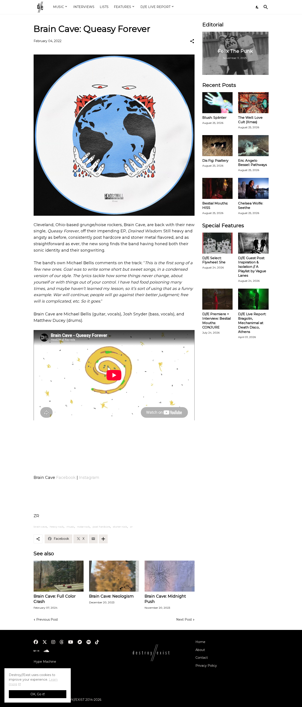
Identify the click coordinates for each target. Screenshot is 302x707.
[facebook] (36, 642)
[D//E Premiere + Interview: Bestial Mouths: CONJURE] (217, 299)
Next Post (184, 620)
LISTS (104, 7)
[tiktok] (97, 642)
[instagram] (53, 642)
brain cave (40, 526)
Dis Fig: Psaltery (215, 160)
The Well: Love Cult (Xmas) (250, 119)
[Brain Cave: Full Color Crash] (59, 576)
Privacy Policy (206, 666)
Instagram (89, 477)
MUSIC (58, 7)
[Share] (192, 41)
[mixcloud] (36, 651)
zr (131, 526)
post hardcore (101, 526)
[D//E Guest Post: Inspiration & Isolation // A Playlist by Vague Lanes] (253, 243)
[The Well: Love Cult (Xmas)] (253, 102)
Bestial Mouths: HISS (215, 205)
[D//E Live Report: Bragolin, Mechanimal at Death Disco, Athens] (253, 299)
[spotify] (88, 642)
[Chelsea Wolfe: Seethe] (253, 188)
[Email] (93, 538)
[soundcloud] (46, 651)
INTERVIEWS (83, 7)
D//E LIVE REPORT (155, 7)
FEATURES (122, 7)
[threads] (62, 642)
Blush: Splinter (214, 117)
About (200, 650)
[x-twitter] (44, 642)
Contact (201, 658)
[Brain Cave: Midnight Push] (170, 576)
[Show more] (103, 538)
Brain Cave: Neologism (111, 596)
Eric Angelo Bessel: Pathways (252, 162)
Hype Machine (45, 662)
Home (200, 642)
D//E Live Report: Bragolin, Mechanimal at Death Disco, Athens (252, 323)
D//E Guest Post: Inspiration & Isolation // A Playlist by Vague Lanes (252, 267)
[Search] (265, 7)
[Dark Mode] (257, 7)
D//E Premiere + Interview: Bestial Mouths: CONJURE (216, 320)
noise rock (83, 526)
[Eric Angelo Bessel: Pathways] (253, 145)
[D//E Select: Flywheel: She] (217, 243)
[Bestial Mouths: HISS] (217, 188)
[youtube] (70, 642)
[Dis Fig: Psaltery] (217, 145)
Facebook (66, 477)
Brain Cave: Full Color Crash (55, 599)
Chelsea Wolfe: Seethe (250, 205)
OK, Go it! (38, 694)
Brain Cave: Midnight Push (165, 599)
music (70, 526)
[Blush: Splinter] (217, 102)
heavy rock (57, 526)
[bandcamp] (80, 642)
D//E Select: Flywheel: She (214, 260)
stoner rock (120, 526)
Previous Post (47, 620)
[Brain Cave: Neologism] (114, 576)
